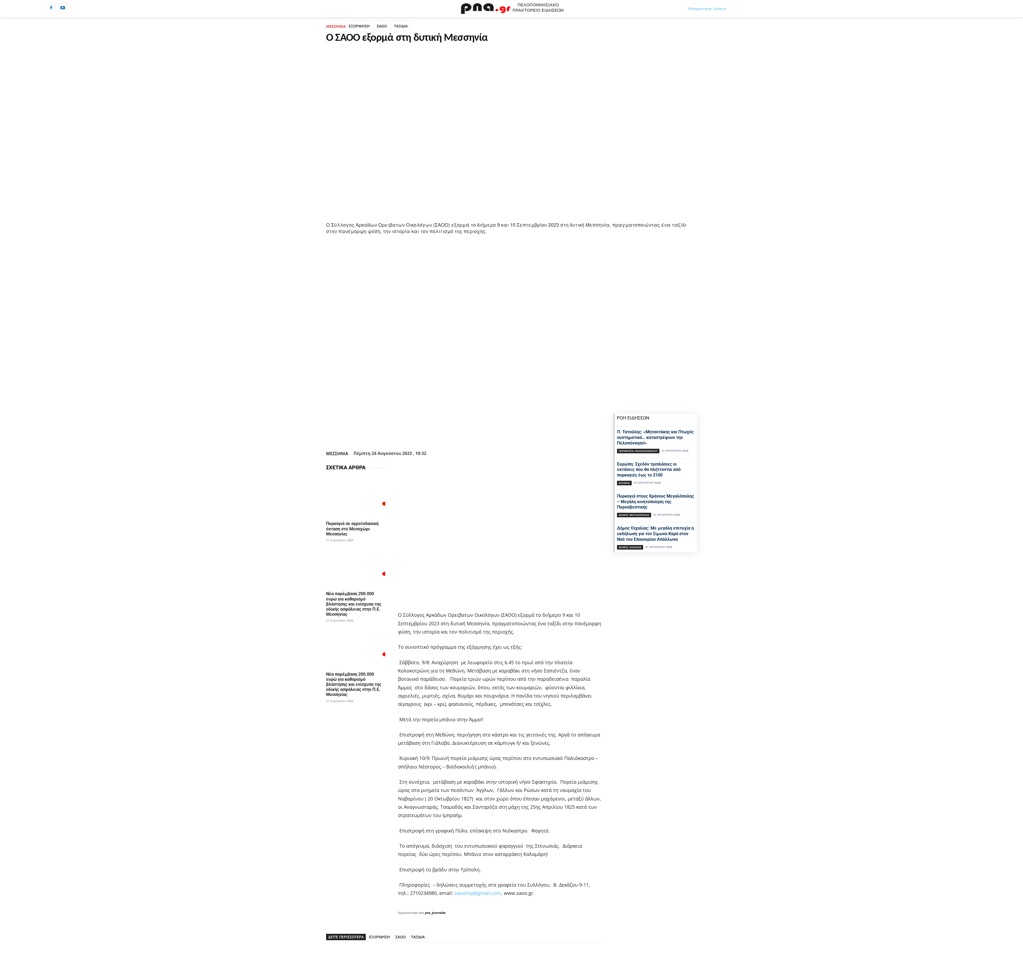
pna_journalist (435, 913)
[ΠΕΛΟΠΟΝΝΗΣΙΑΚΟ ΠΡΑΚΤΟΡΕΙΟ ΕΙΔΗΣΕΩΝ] (511, 8)
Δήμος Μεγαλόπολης (634, 515)
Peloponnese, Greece (707, 8)
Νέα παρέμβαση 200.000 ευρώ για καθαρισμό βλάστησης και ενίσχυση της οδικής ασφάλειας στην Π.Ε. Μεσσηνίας (353, 604)
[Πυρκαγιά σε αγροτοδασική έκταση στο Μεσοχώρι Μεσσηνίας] (355, 497)
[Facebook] (50, 8)
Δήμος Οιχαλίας (630, 547)
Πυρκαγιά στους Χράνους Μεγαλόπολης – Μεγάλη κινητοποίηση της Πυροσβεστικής (655, 502)
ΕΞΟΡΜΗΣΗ (359, 26)
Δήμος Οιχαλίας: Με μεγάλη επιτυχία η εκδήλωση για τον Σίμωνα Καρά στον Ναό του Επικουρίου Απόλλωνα (655, 534)
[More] (492, 435)
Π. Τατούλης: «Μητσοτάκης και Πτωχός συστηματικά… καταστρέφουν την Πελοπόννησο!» (655, 437)
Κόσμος (624, 483)
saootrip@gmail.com (477, 893)
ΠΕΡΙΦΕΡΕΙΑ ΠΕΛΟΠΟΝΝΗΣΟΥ (638, 451)
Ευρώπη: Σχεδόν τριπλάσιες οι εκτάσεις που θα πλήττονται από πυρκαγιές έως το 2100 (649, 470)
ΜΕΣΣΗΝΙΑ (336, 26)
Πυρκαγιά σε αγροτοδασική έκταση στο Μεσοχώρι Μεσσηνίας (352, 528)
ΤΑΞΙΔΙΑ (401, 26)
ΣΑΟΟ (382, 26)
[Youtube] (62, 8)
